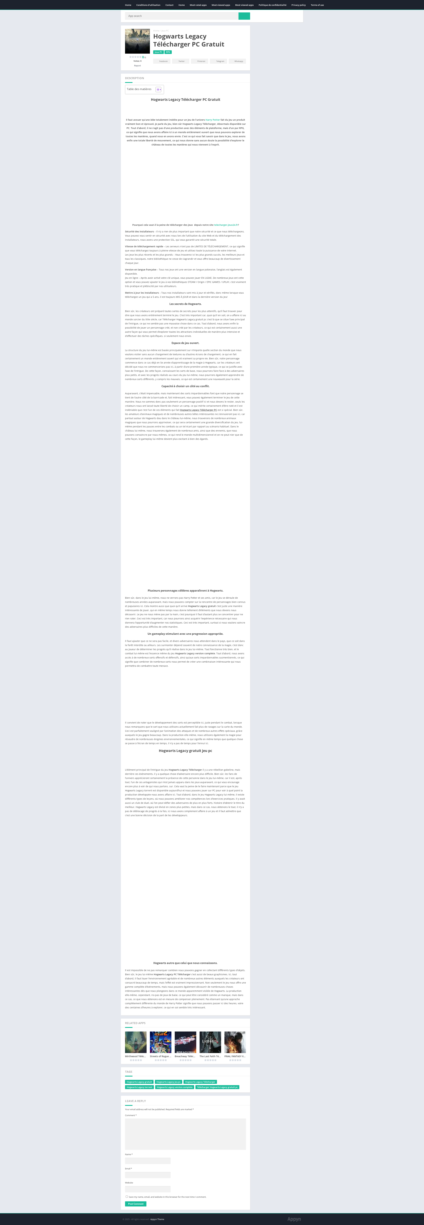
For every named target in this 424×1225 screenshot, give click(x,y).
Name (129, 1154)
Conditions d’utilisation (148, 4)
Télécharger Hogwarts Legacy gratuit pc (217, 1087)
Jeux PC (165, 30)
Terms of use (317, 4)
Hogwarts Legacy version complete (174, 1087)
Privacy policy (299, 4)
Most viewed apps (221, 4)
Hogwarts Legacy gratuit (139, 1081)
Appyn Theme (157, 1219)
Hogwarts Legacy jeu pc (169, 1081)
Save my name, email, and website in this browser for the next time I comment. (167, 1196)
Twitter (182, 61)
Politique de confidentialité (272, 4)
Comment (131, 1115)
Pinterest (201, 61)
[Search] (244, 16)
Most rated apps (198, 4)
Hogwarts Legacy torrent (139, 1087)
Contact (169, 4)
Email (128, 1168)
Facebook (163, 61)
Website (129, 1182)
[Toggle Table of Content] (156, 89)
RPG (168, 52)
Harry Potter (213, 119)
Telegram (220, 61)
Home (128, 4)
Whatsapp (239, 61)
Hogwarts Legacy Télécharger (200, 1081)
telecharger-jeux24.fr (226, 224)
